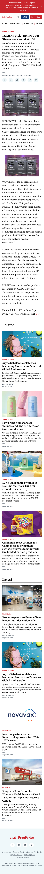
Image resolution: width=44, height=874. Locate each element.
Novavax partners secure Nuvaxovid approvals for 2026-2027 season (20, 737)
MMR (25, 17)
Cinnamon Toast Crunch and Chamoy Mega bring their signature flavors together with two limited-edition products (21, 547)
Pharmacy (28, 24)
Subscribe (35, 17)
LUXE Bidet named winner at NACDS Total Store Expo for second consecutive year (19, 486)
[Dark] (15, 17)
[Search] (18, 17)
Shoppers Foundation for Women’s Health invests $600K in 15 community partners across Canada (21, 795)
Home (4, 24)
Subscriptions (29, 855)
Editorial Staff (18, 852)
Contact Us (6, 852)
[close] (41, 6)
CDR (3, 72)
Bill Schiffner (8, 384)
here (38, 313)
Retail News (15, 24)
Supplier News (8, 32)
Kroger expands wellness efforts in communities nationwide (21, 619)
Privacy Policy (23, 857)
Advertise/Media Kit (34, 852)
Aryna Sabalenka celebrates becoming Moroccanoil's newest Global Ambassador (21, 366)
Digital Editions (16, 855)
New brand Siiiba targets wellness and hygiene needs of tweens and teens (20, 426)
